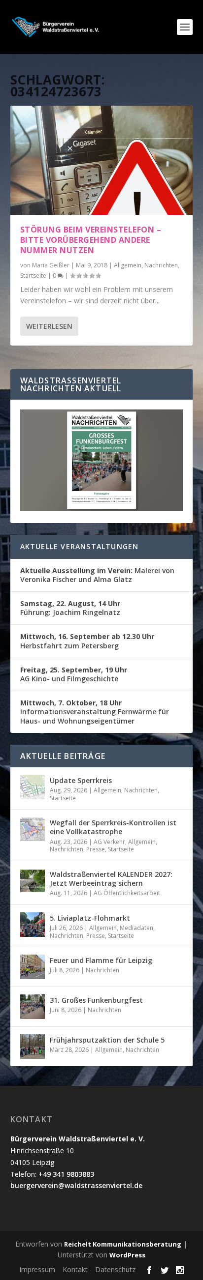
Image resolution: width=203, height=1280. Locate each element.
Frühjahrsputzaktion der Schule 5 (107, 1040)
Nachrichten (161, 265)
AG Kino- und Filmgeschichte (73, 674)
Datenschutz (115, 1269)
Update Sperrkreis (81, 780)
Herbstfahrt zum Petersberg (87, 641)
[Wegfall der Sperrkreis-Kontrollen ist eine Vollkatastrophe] (32, 829)
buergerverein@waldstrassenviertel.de (76, 1185)
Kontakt (75, 1269)
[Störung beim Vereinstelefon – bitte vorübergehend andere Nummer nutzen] (101, 160)
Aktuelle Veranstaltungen (79, 546)
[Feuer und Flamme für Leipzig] (32, 967)
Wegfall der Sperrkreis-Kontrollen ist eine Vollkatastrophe (113, 827)
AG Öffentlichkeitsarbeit (127, 893)
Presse (95, 849)
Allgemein (127, 265)
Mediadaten (136, 928)
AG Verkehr (109, 842)
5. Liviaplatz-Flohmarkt (90, 918)
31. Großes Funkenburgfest (96, 1000)
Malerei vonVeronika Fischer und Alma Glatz (97, 575)
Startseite (33, 275)
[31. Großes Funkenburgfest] (32, 1006)
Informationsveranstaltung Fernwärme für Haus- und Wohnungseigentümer (94, 711)
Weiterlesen (49, 326)
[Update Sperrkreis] (32, 787)
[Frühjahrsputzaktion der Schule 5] (32, 1046)
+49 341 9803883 (66, 1174)
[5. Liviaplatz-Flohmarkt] (32, 924)
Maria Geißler (50, 265)
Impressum (37, 1269)
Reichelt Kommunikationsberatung (122, 1244)
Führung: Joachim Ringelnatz (70, 608)
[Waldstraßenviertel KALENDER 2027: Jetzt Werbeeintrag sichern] (32, 881)
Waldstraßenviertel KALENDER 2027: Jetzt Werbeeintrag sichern (111, 879)
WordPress (127, 1255)
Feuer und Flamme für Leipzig (101, 960)
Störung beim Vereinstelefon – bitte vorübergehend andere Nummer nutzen (91, 240)
